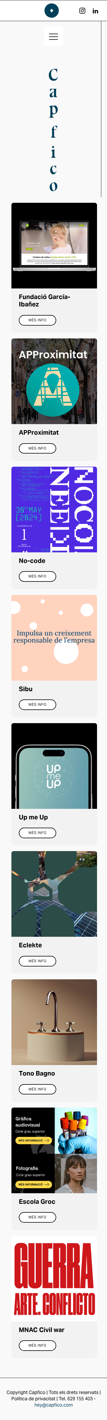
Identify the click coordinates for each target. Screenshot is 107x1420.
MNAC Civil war (41, 1329)
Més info (38, 320)
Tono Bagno (37, 1073)
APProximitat (39, 432)
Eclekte (30, 945)
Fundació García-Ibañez (44, 300)
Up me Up (33, 817)
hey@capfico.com (54, 1405)
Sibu (26, 689)
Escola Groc (37, 1201)
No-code (32, 560)
